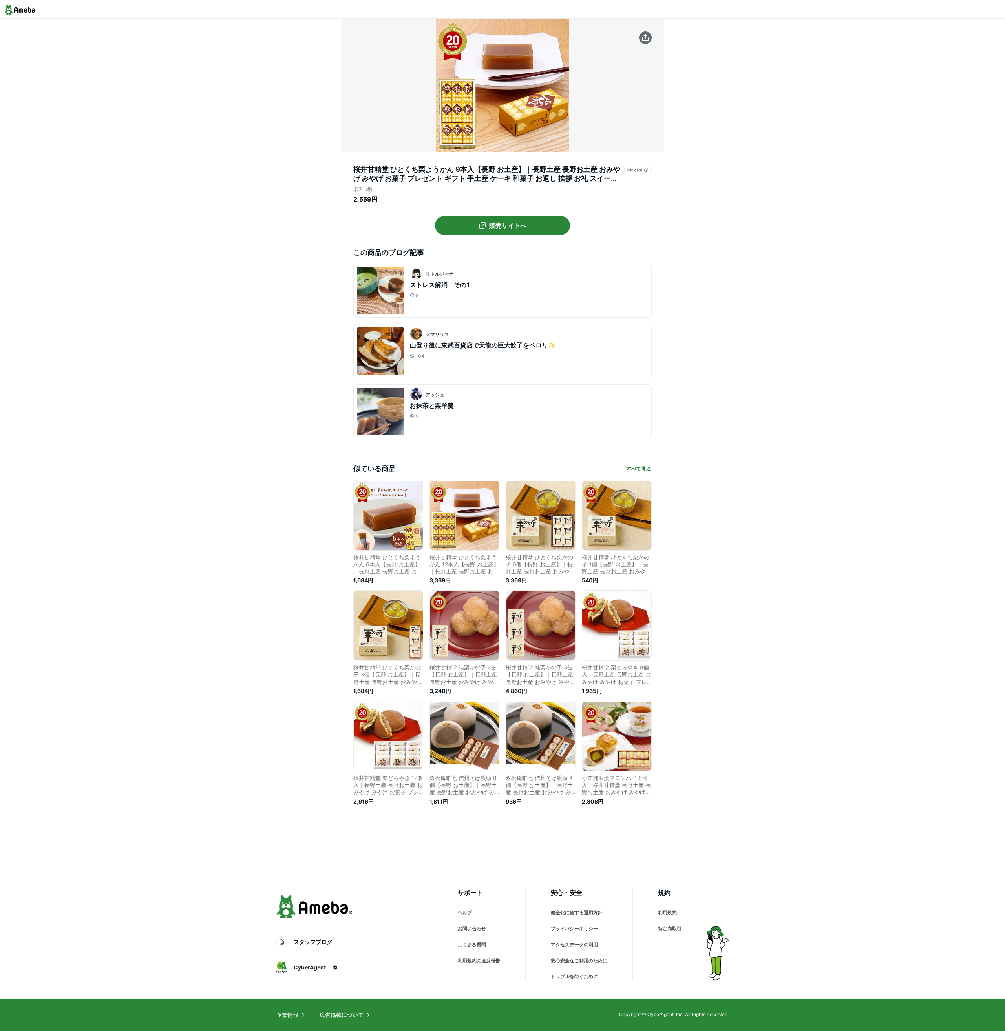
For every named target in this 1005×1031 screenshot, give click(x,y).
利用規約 (667, 912)
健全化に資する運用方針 (577, 912)
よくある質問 (472, 944)
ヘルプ (465, 912)
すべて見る (639, 468)
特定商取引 (670, 928)
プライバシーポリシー (574, 928)
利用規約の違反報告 (479, 961)
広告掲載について (342, 1014)
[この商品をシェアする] (645, 37)
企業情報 (287, 1014)
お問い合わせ (472, 928)
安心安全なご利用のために (579, 961)
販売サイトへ (508, 225)
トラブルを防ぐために (574, 976)
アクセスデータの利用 (574, 944)
